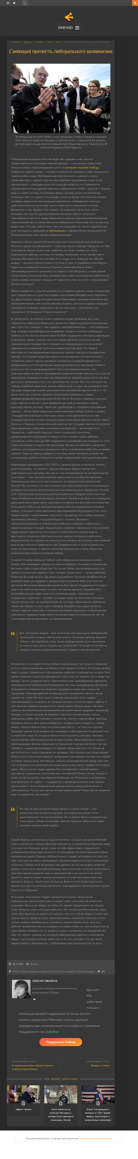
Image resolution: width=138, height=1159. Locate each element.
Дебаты (39, 42)
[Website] (34, 999)
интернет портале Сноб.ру (82, 167)
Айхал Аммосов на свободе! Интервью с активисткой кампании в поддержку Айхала (60, 1114)
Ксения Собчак (20, 971)
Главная (16, 42)
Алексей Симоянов (44, 981)
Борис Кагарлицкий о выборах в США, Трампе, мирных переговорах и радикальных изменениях (98, 1114)
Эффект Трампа (23, 1109)
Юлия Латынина (86, 971)
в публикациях (56, 230)
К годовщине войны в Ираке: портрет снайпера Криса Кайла (32, 1067)
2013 (49, 42)
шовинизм (71, 971)
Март (58, 42)
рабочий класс (48, 971)
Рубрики (28, 42)
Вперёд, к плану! (100, 1065)
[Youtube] (8, 3)
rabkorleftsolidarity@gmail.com (95, 1138)
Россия (61, 971)
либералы (34, 971)
